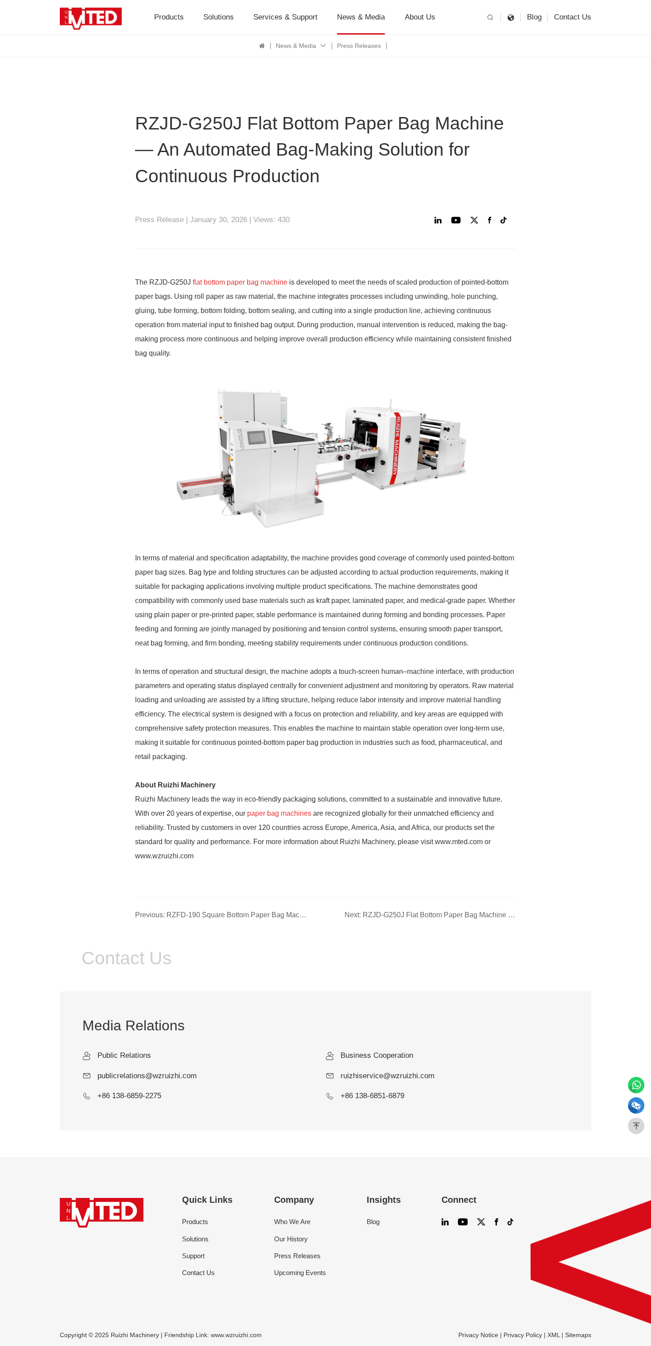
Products (169, 17)
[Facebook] (491, 220)
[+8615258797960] (636, 1085)
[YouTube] (458, 220)
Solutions (218, 17)
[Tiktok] (505, 220)
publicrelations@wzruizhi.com (147, 1076)
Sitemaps (578, 1334)
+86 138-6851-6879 (372, 1096)
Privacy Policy (523, 1334)
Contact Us (572, 17)
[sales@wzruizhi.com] (636, 1105)
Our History (291, 1239)
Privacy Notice (478, 1334)
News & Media (361, 17)
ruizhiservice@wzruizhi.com (387, 1076)
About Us (420, 17)
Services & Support (285, 17)
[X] (476, 220)
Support (193, 1255)
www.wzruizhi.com (236, 1334)
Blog (534, 17)
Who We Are (292, 1221)
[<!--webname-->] (91, 17)
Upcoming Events (300, 1272)
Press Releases (359, 46)
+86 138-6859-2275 (129, 1096)
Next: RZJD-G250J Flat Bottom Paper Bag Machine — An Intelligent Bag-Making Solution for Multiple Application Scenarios (430, 915)
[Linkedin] (439, 220)
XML (553, 1334)
